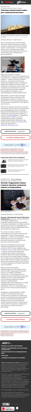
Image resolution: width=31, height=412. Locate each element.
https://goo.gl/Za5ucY (12, 115)
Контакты (4, 355)
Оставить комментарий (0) (15, 137)
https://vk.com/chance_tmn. (10, 125)
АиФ (26, 37)
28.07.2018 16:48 (5, 6)
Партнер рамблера (15, 404)
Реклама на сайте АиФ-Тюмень (12, 346)
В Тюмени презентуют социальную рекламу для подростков (16, 170)
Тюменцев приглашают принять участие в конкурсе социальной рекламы (18, 160)
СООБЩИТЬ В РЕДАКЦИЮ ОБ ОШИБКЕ (13, 358)
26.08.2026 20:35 (5, 179)
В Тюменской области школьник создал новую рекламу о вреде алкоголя (18, 165)
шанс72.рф (19, 122)
